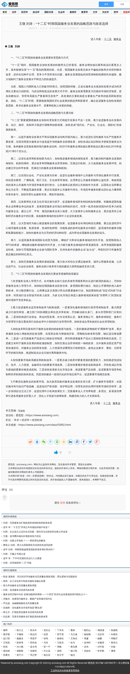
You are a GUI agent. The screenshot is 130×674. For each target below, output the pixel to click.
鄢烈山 (87, 630)
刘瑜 (113, 646)
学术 (16, 420)
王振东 (60, 642)
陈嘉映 (114, 630)
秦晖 (5, 630)
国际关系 (48, 11)
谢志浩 (47, 654)
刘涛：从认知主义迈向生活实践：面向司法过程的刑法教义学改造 (35, 531)
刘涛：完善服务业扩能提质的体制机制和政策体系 (27, 522)
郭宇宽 (60, 634)
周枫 (59, 646)
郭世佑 (33, 642)
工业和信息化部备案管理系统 (65, 670)
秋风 (5, 646)
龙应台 (47, 630)
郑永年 (33, 630)
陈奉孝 (20, 642)
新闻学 (73, 11)
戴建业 (20, 638)
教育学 (84, 11)
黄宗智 (6, 634)
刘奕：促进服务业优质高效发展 (18, 589)
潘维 (113, 650)
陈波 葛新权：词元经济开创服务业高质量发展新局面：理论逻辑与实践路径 (40, 576)
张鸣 (46, 638)
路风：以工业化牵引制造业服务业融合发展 (24, 580)
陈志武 (33, 634)
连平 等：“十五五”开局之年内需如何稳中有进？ (26, 527)
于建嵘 (20, 634)
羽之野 (33, 654)
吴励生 (87, 650)
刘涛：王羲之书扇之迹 (14, 553)
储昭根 (20, 650)
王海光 (74, 638)
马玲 (46, 642)
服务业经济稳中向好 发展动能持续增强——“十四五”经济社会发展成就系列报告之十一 (45, 594)
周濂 (86, 638)
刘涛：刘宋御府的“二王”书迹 (17, 562)
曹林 (73, 630)
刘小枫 (20, 646)
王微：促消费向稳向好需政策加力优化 (22, 536)
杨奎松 (60, 638)
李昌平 (33, 638)
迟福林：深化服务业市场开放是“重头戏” (22, 607)
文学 (95, 11)
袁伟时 (87, 642)
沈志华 (101, 634)
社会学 (61, 11)
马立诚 (74, 634)
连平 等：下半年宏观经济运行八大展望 (22, 558)
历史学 (105, 11)
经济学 (24, 11)
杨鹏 (100, 638)
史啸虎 (101, 642)
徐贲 (46, 634)
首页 (5, 11)
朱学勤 (101, 650)
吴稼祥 (33, 650)
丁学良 (60, 630)
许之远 (47, 650)
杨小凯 (74, 650)
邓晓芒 (114, 638)
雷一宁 (47, 646)
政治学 (36, 11)
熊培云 (114, 642)
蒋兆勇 (74, 646)
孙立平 (60, 654)
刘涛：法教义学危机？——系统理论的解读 (24, 540)
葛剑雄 (6, 650)
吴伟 (86, 646)
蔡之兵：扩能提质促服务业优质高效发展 (23, 612)
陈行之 (20, 630)
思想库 (126, 11)
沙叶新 (101, 646)
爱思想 (11, 5)
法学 (14, 11)
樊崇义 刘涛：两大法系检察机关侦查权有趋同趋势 (28, 544)
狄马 (73, 642)
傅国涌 (101, 630)
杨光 (73, 654)
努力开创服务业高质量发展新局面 (19, 585)
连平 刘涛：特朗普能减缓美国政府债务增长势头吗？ (29, 549)
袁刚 (59, 650)
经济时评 (37, 420)
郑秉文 (6, 654)
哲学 (116, 11)
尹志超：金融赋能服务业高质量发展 (21, 603)
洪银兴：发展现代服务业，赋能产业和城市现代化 (27, 598)
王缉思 (6, 642)
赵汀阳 (6, 638)
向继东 (114, 634)
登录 (62, 502)
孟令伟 (33, 646)
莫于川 (20, 654)
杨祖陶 (87, 634)
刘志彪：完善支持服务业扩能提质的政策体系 (25, 616)
